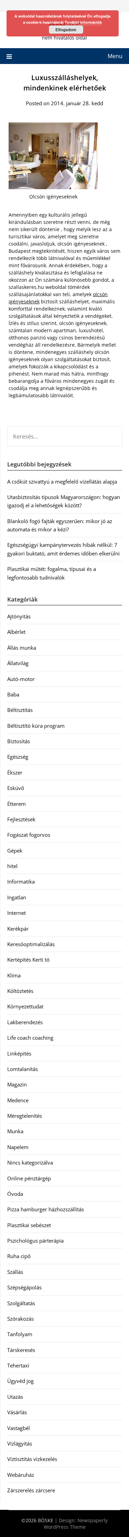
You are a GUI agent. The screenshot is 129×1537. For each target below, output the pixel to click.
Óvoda (15, 1193)
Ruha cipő (19, 1256)
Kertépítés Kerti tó (28, 959)
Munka (15, 1131)
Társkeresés (21, 1349)
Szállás (15, 1271)
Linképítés (19, 1053)
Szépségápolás (24, 1287)
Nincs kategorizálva (30, 1162)
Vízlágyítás (19, 1443)
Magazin (17, 1084)
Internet (16, 912)
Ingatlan (16, 897)
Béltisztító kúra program (36, 725)
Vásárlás (17, 1412)
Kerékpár (18, 928)
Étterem (16, 803)
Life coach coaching (30, 1037)
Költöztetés (20, 990)
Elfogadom (65, 29)
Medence (18, 1100)
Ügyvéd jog (20, 1380)
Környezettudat (25, 1006)
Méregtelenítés (24, 1115)
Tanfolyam (19, 1334)
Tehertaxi (18, 1365)
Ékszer (14, 772)
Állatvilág (18, 663)
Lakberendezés (25, 1022)
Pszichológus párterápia (35, 1240)
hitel (12, 866)
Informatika (21, 881)
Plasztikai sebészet (29, 1225)
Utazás (15, 1396)
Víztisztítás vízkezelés (32, 1458)
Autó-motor (21, 678)
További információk (83, 22)
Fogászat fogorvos (28, 834)
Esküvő (15, 787)
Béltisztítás (20, 709)
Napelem (18, 1147)
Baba (13, 694)
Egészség (17, 756)
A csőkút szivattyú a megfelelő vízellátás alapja (62, 481)
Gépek (14, 850)
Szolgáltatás (21, 1303)
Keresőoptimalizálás (31, 944)
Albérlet (16, 631)
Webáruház (20, 1474)
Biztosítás (18, 741)
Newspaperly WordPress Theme (76, 1523)
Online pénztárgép (29, 1178)
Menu (115, 56)
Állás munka (21, 647)
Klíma (14, 975)
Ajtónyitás (19, 616)
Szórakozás (20, 1318)
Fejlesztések (21, 819)
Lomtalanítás (22, 1068)
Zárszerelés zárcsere (31, 1490)
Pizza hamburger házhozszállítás (45, 1209)
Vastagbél (18, 1428)
